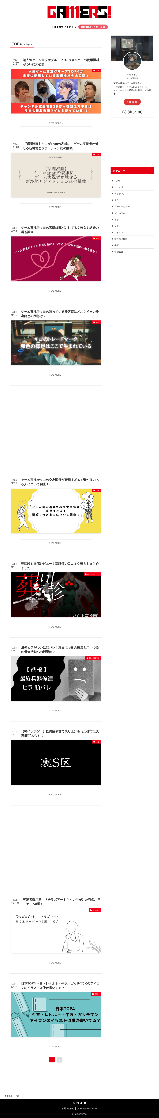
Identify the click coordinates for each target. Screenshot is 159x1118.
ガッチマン (119, 193)
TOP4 (117, 180)
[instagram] (130, 112)
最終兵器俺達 (120, 238)
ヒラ (116, 219)
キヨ (116, 200)
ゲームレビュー (122, 206)
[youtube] (140, 112)
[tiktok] (135, 112)
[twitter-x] (124, 112)
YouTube (132, 101)
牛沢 (116, 245)
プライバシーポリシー (87, 1108)
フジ (116, 225)
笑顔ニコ (118, 251)
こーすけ (118, 187)
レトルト (118, 232)
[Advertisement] (56, 427)
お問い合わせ (68, 1108)
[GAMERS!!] (79, 12)
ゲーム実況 (119, 212)
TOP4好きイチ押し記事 (93, 27)
